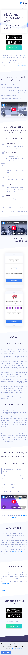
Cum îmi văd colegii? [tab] (8, 484)
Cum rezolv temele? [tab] (8, 488)
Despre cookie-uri (16, 648)
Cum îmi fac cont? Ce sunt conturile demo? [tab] (13, 471)
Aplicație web (14, 47)
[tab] (5, 139)
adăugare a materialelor (18, 551)
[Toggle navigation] (3, 3)
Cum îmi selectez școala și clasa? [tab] (12, 475)
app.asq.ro (14, 626)
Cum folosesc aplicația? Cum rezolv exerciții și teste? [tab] (12, 480)
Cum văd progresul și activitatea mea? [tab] (13, 491)
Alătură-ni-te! (21, 65)
